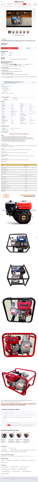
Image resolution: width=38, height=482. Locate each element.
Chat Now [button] (28, 48)
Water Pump (23, 6)
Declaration (28, 478)
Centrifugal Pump (8, 460)
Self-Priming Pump (16, 460)
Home (1, 6)
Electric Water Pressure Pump (22, 469)
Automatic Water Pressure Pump (26, 471)
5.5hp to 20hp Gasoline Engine (14, 451)
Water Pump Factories (5, 466)
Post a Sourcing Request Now (27, 425)
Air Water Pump (14, 469)
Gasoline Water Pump (24, 460)
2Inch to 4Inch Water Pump (23, 451)
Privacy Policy (33, 478)
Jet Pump (3, 460)
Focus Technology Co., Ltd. (13, 478)
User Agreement (24, 478)
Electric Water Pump (32, 460)
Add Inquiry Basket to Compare (19, 35)
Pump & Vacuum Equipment (17, 6)
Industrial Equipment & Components (8, 6)
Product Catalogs (14, 448)
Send (9, 425)
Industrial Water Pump (29, 6)
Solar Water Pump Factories (6, 469)
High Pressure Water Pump (24, 466)
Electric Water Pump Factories (14, 466)
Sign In (2, 93)
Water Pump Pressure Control (6, 471)
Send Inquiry (10, 48)
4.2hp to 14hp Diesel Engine (5, 451)
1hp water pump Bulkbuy (5, 473)
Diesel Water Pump (4, 462)
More (2, 475)
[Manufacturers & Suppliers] (19, 1)
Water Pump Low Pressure (16, 471)
